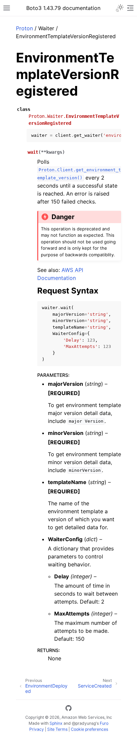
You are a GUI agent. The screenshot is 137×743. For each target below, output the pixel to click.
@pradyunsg (84, 723)
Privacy (36, 729)
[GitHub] (68, 709)
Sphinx (56, 723)
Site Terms (57, 729)
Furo (104, 723)
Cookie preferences (89, 729)
